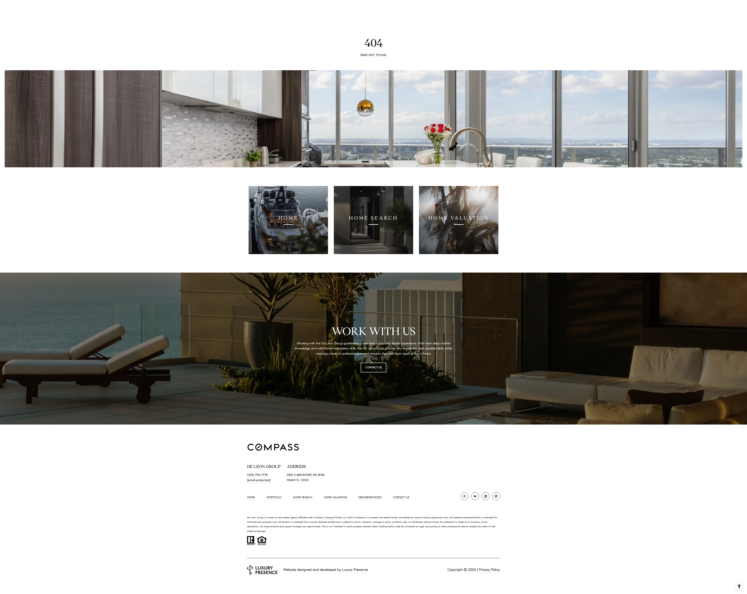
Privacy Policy (489, 570)
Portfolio (274, 497)
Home (251, 497)
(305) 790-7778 (257, 475)
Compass (329, 517)
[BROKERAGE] (496, 496)
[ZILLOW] (485, 496)
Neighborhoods (370, 497)
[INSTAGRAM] (464, 496)
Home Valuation (335, 497)
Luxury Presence (355, 570)
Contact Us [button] (373, 367)
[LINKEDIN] (475, 496)
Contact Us (401, 497)
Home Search (302, 497)
